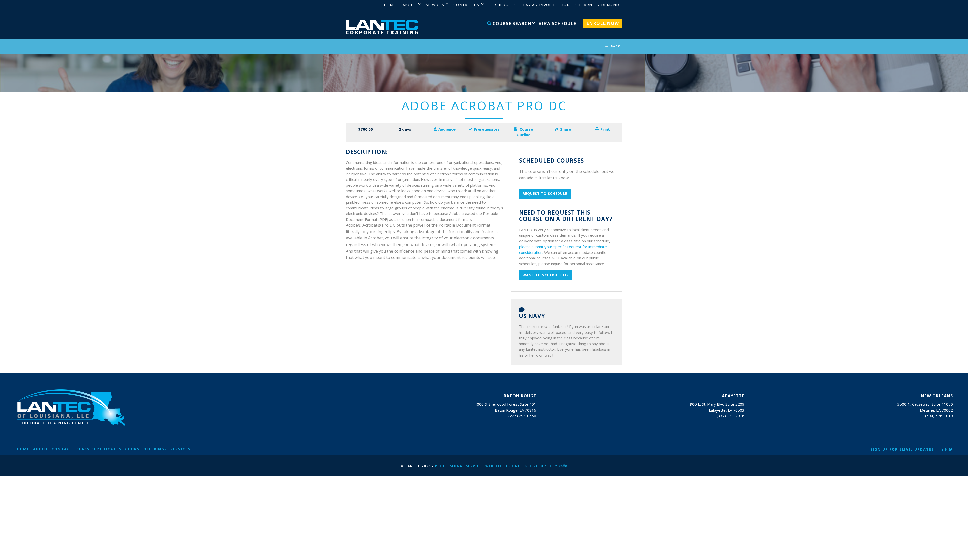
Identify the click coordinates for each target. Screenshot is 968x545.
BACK (615, 46)
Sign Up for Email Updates (902, 449)
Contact (62, 449)
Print (605, 129)
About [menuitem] (410, 4)
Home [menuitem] (390, 4)
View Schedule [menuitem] (557, 23)
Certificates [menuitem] (503, 4)
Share (565, 129)
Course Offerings (146, 449)
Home (23, 449)
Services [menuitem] (435, 4)
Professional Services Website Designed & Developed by (497, 466)
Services (180, 449)
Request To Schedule (545, 193)
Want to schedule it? (546, 275)
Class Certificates (99, 449)
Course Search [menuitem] (511, 23)
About (40, 449)
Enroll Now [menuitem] (602, 23)
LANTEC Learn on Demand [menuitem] (590, 4)
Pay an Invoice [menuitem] (539, 4)
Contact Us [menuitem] (466, 4)
